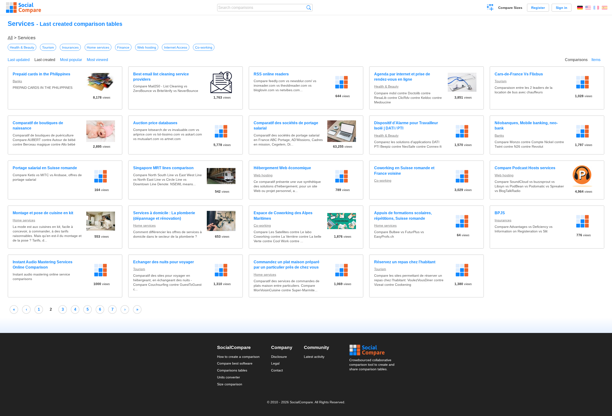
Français (596, 8)
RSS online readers (271, 74)
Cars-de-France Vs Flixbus (519, 74)
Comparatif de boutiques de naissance (38, 125)
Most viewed (97, 60)
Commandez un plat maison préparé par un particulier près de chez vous (286, 264)
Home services (98, 47)
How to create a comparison (238, 357)
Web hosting (146, 47)
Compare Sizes (510, 8)
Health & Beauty (22, 47)
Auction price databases (155, 123)
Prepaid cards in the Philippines (41, 74)
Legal (275, 363)
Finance (123, 47)
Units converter (228, 377)
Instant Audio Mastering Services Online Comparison (42, 264)
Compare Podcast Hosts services (525, 168)
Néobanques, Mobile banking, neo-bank (526, 125)
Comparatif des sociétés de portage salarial (286, 125)
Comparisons (576, 60)
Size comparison (229, 384)
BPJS (500, 213)
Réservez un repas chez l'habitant (404, 262)
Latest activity (314, 357)
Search (308, 7)
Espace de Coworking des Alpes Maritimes (283, 215)
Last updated (19, 60)
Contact (277, 370)
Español (604, 8)
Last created (44, 60)
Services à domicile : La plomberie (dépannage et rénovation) (164, 215)
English (588, 8)
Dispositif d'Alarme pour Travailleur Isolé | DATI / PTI (406, 125)
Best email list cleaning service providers (161, 76)
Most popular (71, 60)
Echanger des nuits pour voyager (163, 262)
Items (596, 60)
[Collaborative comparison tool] (23, 7)
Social (372, 350)
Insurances (70, 47)
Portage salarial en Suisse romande (45, 168)
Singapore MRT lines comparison (163, 168)
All (10, 37)
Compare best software (234, 363)
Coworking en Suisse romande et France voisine (404, 170)
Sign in (561, 8)
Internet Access (175, 47)
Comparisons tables (232, 370)
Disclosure (279, 357)
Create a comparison (490, 8)
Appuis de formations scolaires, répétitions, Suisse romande (403, 215)
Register (538, 8)
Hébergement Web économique (282, 168)
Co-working (203, 47)
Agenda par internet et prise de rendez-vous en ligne (402, 76)
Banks (17, 81)
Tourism (48, 47)
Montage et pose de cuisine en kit (43, 213)
